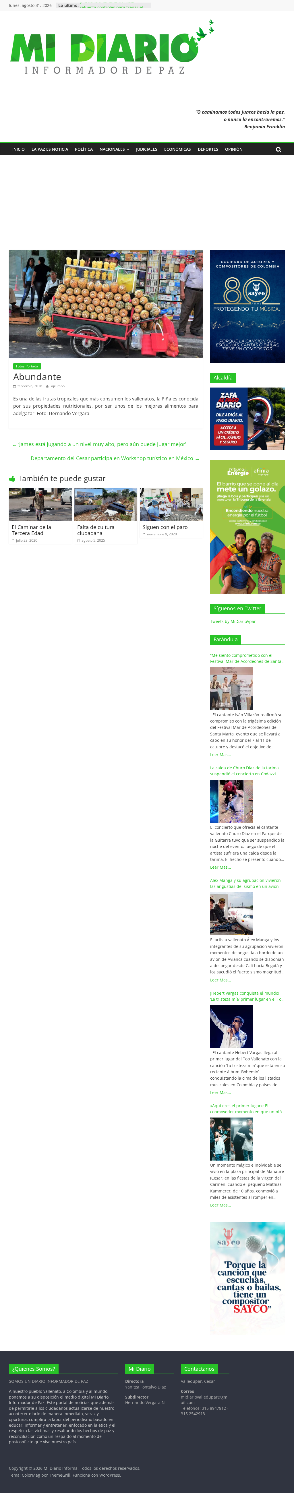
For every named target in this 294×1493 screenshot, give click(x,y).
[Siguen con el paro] (171, 491)
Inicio (18, 149)
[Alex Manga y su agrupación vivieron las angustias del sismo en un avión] (231, 913)
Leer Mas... (220, 754)
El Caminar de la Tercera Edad (31, 530)
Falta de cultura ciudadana (96, 530)
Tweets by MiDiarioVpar (233, 621)
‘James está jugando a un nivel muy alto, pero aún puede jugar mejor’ (99, 444)
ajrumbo (58, 386)
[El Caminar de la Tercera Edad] (40, 491)
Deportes (208, 149)
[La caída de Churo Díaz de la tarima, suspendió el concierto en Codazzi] (231, 801)
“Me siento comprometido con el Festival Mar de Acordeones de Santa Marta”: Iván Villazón (245, 658)
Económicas (177, 149)
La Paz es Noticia (50, 149)
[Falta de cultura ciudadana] (106, 491)
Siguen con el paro (165, 527)
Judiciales (146, 149)
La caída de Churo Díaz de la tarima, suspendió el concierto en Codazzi (245, 770)
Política (84, 149)
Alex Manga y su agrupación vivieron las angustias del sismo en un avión (245, 883)
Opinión (234, 149)
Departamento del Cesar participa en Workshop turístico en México (115, 458)
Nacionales (112, 149)
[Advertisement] (147, 207)
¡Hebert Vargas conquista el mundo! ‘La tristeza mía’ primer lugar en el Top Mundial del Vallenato (247, 996)
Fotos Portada (27, 366)
